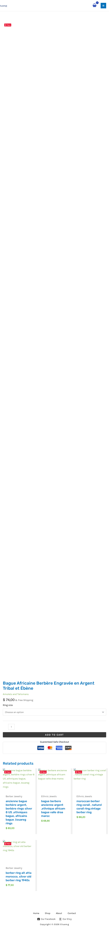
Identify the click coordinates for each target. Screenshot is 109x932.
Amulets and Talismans (16, 694)
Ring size (8, 705)
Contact (72, 913)
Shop (47, 913)
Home (36, 913)
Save (9, 25)
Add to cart (54, 734)
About (59, 913)
